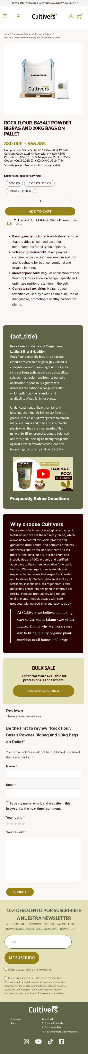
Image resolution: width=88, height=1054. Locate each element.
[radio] (14, 183)
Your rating (15, 817)
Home (6, 34)
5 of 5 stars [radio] (23, 823)
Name (11, 766)
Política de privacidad (47, 978)
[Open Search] (18, 15)
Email (11, 785)
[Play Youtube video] (43, 474)
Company (15, 1019)
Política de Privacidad (53, 1023)
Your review (16, 832)
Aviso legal (47, 1019)
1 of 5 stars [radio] (7, 823)
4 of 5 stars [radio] (19, 823)
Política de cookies (51, 1027)
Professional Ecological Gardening (27, 34)
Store (13, 1023)
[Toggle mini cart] (79, 16)
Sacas (49, 34)
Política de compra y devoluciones (60, 1031)
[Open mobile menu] (5, 15)
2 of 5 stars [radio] (11, 823)
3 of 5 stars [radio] (15, 823)
